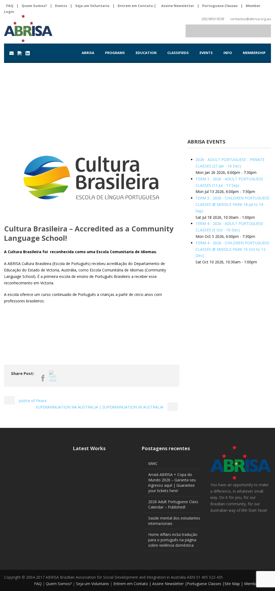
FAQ (9, 5)
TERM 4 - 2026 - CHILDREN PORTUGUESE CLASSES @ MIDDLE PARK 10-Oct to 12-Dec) (232, 249)
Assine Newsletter (177, 5)
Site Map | (234, 583)
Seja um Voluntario (92, 5)
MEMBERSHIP (254, 52)
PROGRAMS (115, 52)
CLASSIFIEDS (178, 52)
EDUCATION (146, 52)
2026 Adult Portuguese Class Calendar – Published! (173, 504)
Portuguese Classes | (206, 583)
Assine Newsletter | (169, 583)
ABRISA (88, 52)
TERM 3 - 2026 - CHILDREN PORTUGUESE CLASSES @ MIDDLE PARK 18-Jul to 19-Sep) (232, 204)
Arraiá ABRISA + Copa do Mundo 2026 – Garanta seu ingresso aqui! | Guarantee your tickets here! (172, 482)
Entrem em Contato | (137, 5)
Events (61, 5)
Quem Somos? (34, 5)
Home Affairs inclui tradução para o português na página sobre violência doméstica (172, 540)
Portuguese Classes (220, 5)
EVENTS (206, 52)
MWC (153, 463)
